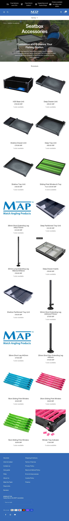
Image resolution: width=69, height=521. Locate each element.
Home (5, 23)
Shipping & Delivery (31, 458)
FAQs (5, 474)
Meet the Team (8, 482)
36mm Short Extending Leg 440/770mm (18, 227)
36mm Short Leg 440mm (18, 355)
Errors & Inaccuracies (32, 474)
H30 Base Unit (18, 102)
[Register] (30, 502)
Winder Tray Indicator (50, 440)
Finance (27, 482)
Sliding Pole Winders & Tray (50, 184)
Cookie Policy (29, 478)
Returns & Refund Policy (32, 470)
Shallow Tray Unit (18, 184)
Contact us (6, 466)
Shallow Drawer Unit (18, 143)
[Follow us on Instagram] (10, 514)
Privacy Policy (29, 466)
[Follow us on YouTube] (15, 514)
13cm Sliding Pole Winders (18, 440)
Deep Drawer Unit (50, 102)
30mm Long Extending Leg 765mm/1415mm (18, 270)
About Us (6, 478)
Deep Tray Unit (50, 143)
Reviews (6, 490)
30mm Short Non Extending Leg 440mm (50, 356)
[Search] (7, 12)
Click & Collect (8, 462)
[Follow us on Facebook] (5, 514)
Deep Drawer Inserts (50, 269)
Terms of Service (30, 462)
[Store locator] (61, 12)
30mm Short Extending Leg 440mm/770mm (50, 313)
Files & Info (6, 486)
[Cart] (65, 12)
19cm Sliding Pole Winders (18, 399)
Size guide (6, 470)
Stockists (6, 458)
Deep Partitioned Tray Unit (50, 226)
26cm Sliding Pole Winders (50, 399)
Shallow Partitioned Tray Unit (18, 312)
